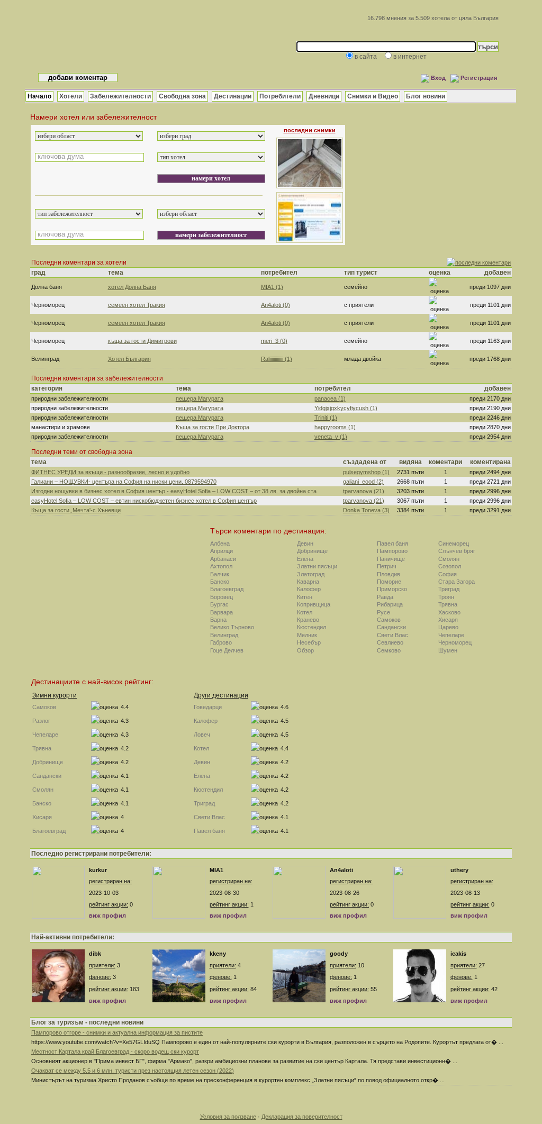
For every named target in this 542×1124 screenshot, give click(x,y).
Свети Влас (392, 635)
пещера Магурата (199, 398)
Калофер (309, 589)
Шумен (447, 650)
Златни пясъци (317, 566)
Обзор (305, 650)
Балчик (219, 574)
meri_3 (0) (274, 341)
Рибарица (390, 604)
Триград (448, 589)
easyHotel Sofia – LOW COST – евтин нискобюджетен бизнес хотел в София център (144, 500)
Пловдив (388, 574)
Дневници (324, 96)
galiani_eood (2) (363, 481)
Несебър (309, 642)
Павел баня (392, 543)
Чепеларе (451, 635)
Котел (304, 612)
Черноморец (455, 642)
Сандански (391, 627)
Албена (220, 543)
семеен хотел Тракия (136, 305)
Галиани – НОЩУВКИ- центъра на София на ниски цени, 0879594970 (123, 481)
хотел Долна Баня (132, 287)
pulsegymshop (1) (366, 472)
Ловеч (202, 734)
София (447, 574)
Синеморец (453, 543)
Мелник (307, 635)
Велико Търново (232, 627)
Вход (438, 78)
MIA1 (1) (272, 287)
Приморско (392, 589)
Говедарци (208, 707)
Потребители (280, 96)
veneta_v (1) (330, 436)
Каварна (308, 581)
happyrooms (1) (335, 427)
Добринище (312, 551)
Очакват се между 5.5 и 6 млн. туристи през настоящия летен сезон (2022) (132, 1070)
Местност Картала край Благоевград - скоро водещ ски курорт (115, 1051)
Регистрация (478, 78)
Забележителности (120, 96)
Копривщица (313, 604)
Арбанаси (223, 559)
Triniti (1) (325, 417)
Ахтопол (221, 566)
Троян (446, 597)
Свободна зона (182, 96)
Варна (218, 620)
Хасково (449, 612)
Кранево (308, 620)
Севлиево (390, 642)
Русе (383, 612)
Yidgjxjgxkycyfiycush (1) (345, 408)
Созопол (449, 566)
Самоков (389, 620)
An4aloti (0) (275, 305)
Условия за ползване (228, 1116)
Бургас (219, 604)
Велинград (224, 635)
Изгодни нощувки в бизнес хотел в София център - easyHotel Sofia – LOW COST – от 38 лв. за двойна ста (174, 491)
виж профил (107, 915)
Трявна (447, 604)
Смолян (448, 559)
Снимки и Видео (372, 96)
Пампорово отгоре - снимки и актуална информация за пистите (117, 1032)
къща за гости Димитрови (142, 341)
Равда (385, 597)
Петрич (386, 566)
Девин (305, 543)
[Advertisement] (432, 178)
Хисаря (448, 620)
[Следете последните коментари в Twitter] (479, 262)
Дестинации (232, 96)
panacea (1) (330, 398)
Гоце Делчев (226, 650)
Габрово (221, 642)
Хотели (70, 96)
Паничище (391, 559)
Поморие (389, 581)
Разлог (41, 721)
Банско (219, 581)
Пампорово (392, 551)
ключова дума (61, 156)
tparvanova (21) (363, 491)
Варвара (221, 612)
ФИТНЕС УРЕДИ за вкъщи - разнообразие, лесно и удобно (110, 472)
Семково (389, 650)
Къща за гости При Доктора (212, 427)
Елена (305, 559)
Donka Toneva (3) (366, 510)
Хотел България (129, 359)
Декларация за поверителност (301, 1116)
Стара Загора (456, 581)
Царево (448, 627)
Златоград (310, 574)
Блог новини (425, 96)
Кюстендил (311, 627)
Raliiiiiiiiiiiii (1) (276, 359)
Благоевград (226, 589)
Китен (304, 597)
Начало (39, 96)
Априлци (221, 551)
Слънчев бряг (456, 551)
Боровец (221, 597)
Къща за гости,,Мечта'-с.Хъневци (76, 510)
